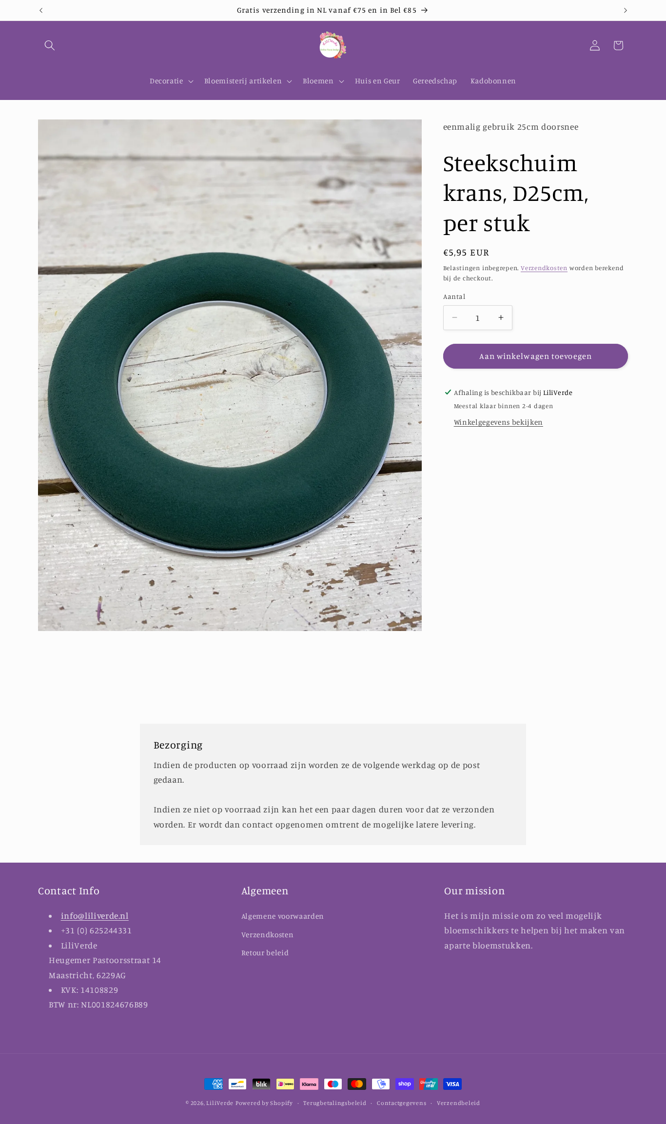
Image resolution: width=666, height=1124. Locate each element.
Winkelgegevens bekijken (498, 422)
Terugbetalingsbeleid (334, 1102)
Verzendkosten (544, 267)
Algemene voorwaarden (282, 915)
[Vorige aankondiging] (41, 10)
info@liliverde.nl (95, 915)
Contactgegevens (402, 1102)
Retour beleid (265, 952)
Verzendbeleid (458, 1102)
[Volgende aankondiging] (625, 10)
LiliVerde (220, 1102)
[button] (49, 45)
